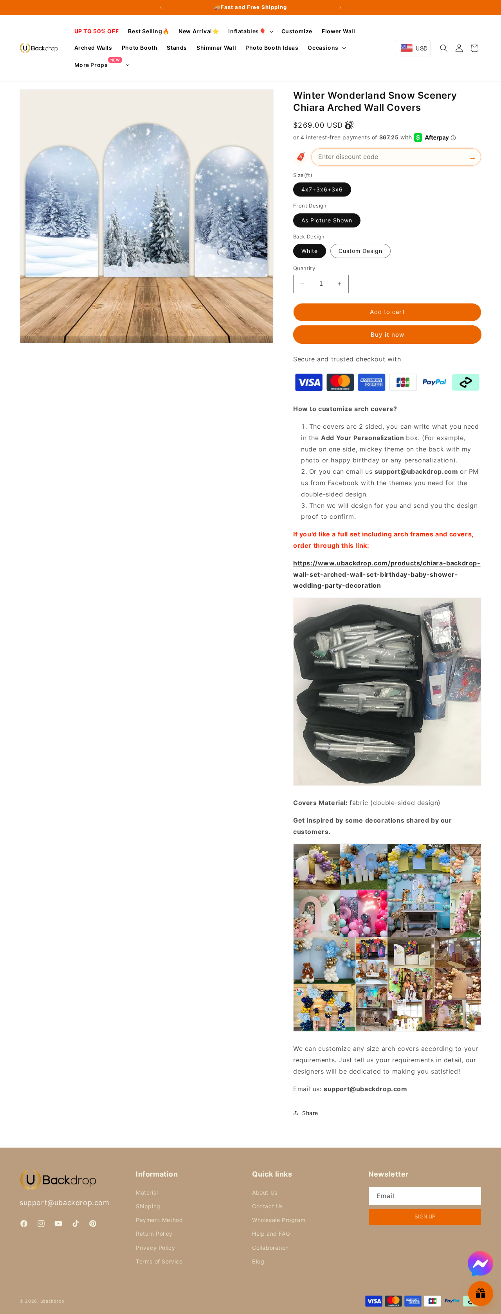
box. (413, 438)
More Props (97, 64)
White (309, 250)
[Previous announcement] (160, 7)
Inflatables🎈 (247, 31)
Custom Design (360, 250)
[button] (249, 31)
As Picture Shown (326, 220)
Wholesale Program (278, 1220)
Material (147, 1192)
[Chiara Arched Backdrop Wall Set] (387, 785)
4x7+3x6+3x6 (322, 189)
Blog (258, 1261)
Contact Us (267, 1206)
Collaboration (270, 1247)
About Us (265, 1192)
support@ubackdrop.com (65, 1202)
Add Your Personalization (362, 438)
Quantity (304, 268)
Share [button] (310, 1113)
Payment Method (159, 1220)
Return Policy (154, 1233)
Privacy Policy (155, 1247)
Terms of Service (159, 1261)
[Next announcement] (340, 7)
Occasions (323, 47)
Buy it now (387, 334)
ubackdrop (52, 1301)
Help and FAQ (271, 1233)
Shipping (148, 1206)
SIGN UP (425, 1217)
